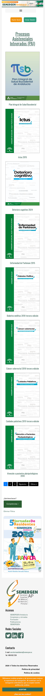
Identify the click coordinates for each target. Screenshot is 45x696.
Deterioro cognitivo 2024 (22, 209)
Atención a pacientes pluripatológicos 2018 (22, 474)
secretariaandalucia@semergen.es (21, 652)
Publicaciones (15, 622)
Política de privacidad (31, 669)
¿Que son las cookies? (22, 694)
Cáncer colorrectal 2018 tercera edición (22, 368)
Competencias (12, 504)
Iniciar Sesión (30, 20)
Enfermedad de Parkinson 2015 (22, 263)
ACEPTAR (22, 689)
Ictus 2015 (22, 157)
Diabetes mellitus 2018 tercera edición (22, 315)
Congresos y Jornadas (18, 617)
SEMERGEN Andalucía (19, 614)
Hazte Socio (16, 20)
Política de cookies (32, 673)
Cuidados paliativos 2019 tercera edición (22, 421)
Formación (14, 619)
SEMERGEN (15, 624)
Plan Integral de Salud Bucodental (22, 104)
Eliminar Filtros (9, 511)
